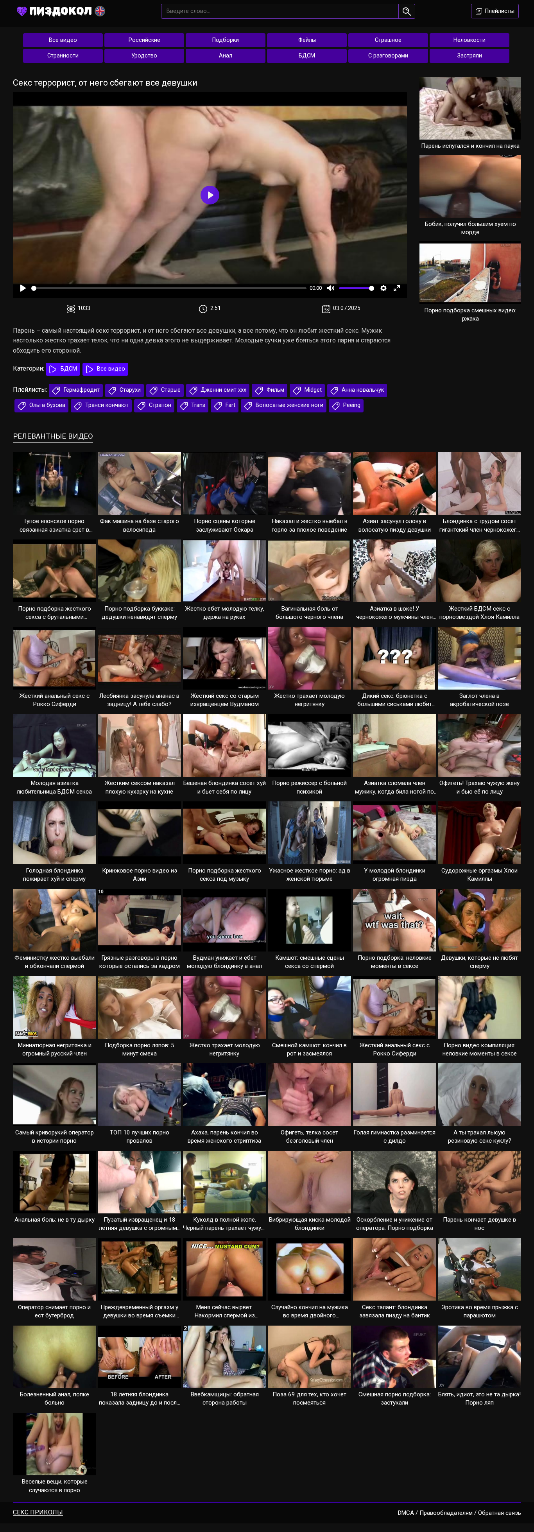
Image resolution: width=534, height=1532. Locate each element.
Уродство (144, 55)
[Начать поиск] (406, 11)
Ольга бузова (46, 405)
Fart (229, 405)
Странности (63, 55)
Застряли (469, 55)
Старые (170, 390)
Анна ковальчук (362, 390)
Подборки (225, 40)
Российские (144, 40)
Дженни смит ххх (222, 390)
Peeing (351, 405)
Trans (197, 405)
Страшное (388, 40)
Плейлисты (498, 10)
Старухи (129, 390)
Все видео (63, 40)
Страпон (159, 405)
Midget (312, 390)
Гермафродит (81, 390)
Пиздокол (60, 11)
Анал (225, 55)
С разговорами (388, 55)
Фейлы (307, 40)
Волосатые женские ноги (288, 405)
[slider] (168, 288)
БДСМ (307, 55)
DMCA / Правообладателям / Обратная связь (459, 1512)
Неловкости (469, 40)
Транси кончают (106, 405)
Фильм (274, 390)
